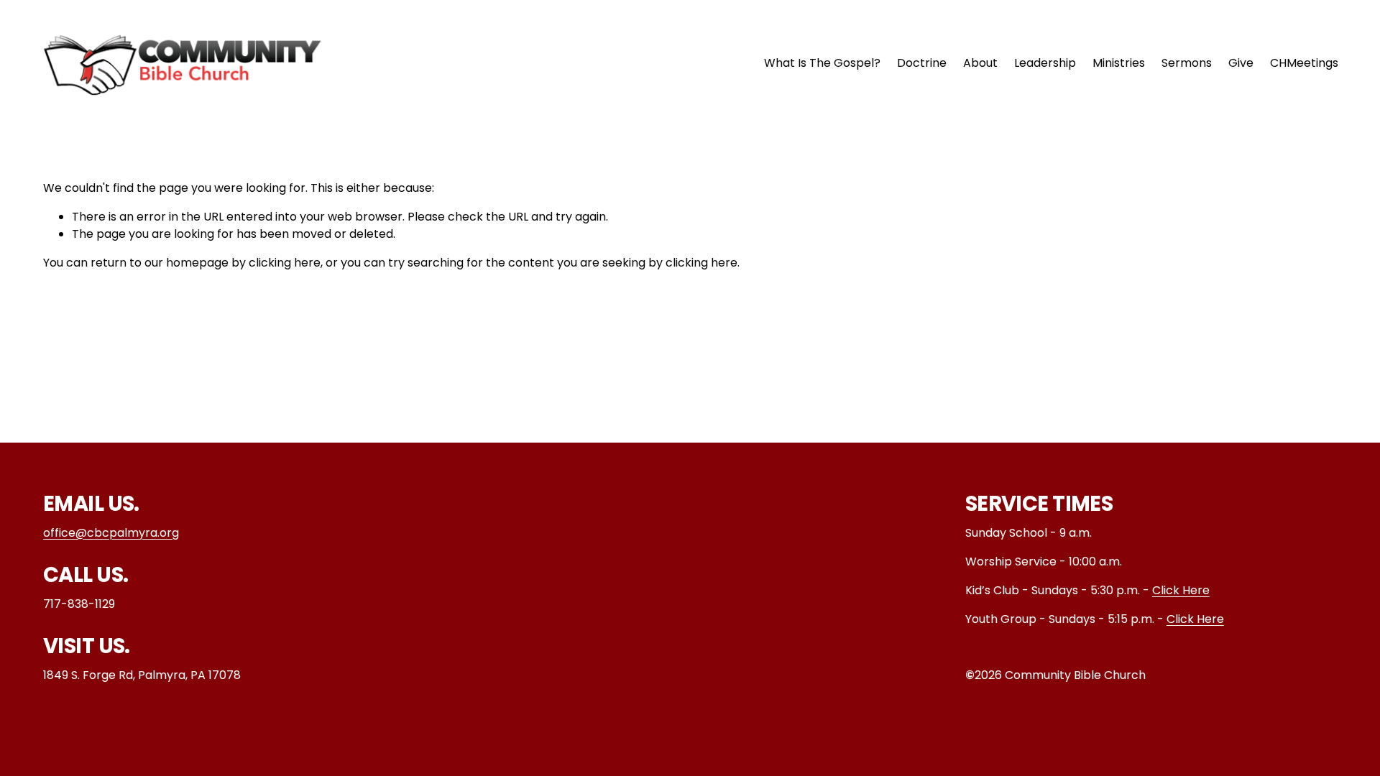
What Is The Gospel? (822, 63)
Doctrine (922, 63)
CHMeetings (1304, 63)
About (980, 63)
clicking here (285, 262)
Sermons (1187, 63)
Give (1241, 63)
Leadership (1045, 63)
